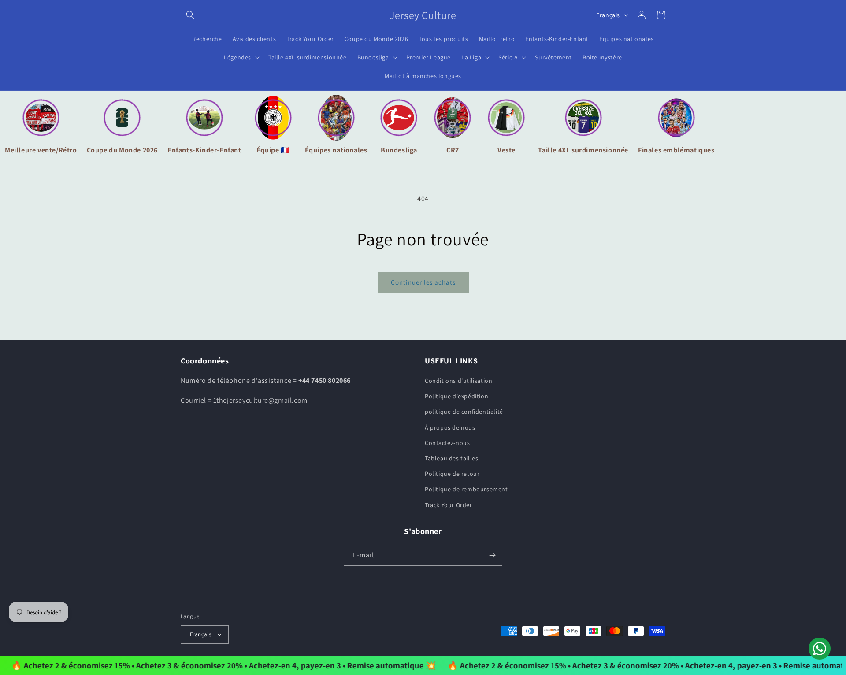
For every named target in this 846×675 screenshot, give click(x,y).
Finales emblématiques (676, 150)
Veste (506, 150)
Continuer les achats (423, 282)
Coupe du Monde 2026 (122, 150)
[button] (190, 15)
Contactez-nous (447, 443)
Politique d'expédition (456, 396)
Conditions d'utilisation (458, 381)
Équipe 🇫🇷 (273, 150)
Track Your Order (448, 505)
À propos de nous (450, 427)
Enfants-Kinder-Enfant (204, 150)
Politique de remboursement (466, 489)
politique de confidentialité (464, 411)
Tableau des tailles (451, 458)
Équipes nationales (336, 150)
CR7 (452, 150)
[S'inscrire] (492, 555)
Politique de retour (452, 474)
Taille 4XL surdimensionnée (583, 150)
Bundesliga (399, 150)
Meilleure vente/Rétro (41, 150)
